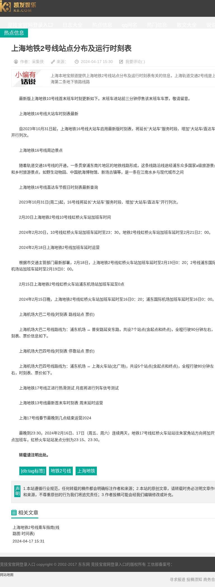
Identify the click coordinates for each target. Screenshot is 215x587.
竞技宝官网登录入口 (19, 8)
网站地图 (6, 575)
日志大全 (71, 25)
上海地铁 (86, 471)
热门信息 (155, 25)
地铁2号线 (61, 471)
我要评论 (133, 61)
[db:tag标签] (33, 471)
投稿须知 (194, 579)
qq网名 (128, 25)
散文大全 (185, 25)
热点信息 (100, 25)
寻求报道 (177, 579)
